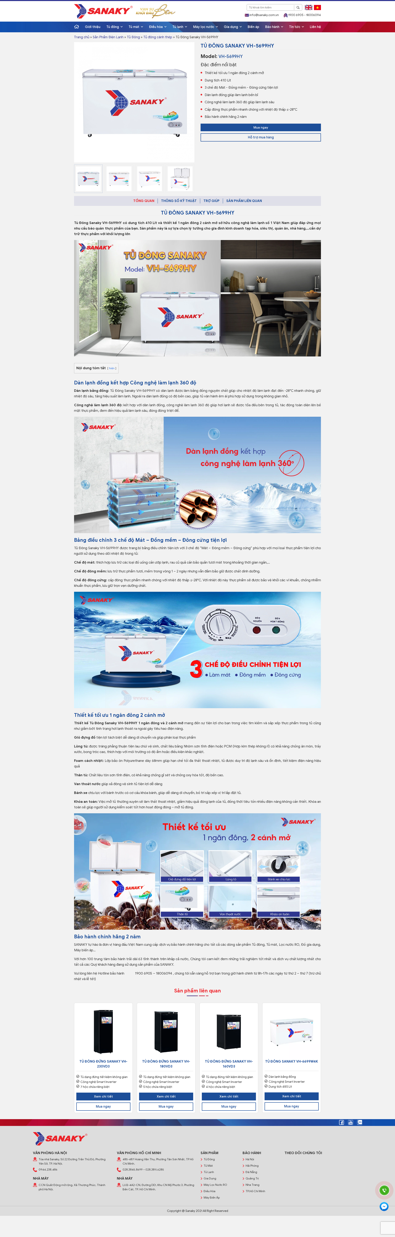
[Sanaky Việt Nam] (103, 11)
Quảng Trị (252, 1178)
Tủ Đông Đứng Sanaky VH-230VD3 (103, 1064)
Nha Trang (252, 1185)
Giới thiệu (92, 27)
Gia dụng (231, 27)
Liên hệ (315, 27)
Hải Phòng (252, 1165)
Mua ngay (260, 127)
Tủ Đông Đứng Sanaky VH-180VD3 (166, 1064)
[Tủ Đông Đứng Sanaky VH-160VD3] (229, 1032)
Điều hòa (156, 27)
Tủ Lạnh (209, 1172)
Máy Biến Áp (212, 1197)
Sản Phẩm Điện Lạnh (108, 37)
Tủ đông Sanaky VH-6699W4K (291, 1061)
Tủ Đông (133, 37)
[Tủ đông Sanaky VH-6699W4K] (292, 1032)
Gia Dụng (210, 1178)
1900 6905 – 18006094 (153, 973)
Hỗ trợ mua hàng (261, 137)
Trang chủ (81, 37)
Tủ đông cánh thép (157, 37)
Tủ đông (113, 27)
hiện (112, 368)
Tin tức (295, 27)
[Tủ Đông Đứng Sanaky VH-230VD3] (103, 1032)
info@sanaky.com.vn (264, 15)
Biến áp (253, 27)
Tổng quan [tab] (143, 201)
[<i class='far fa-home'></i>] (76, 27)
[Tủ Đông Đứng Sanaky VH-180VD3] (166, 1032)
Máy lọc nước (204, 27)
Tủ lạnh (178, 27)
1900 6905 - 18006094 (304, 15)
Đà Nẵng (251, 1172)
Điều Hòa (209, 1191)
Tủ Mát (208, 1165)
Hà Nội (250, 1159)
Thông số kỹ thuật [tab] (179, 201)
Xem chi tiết (103, 1096)
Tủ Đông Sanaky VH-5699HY (98, 223)
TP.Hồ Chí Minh (255, 1191)
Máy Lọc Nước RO (215, 1185)
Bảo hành (272, 27)
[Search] (298, 7)
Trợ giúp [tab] (211, 201)
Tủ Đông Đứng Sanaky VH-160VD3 (229, 1064)
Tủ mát (134, 27)
